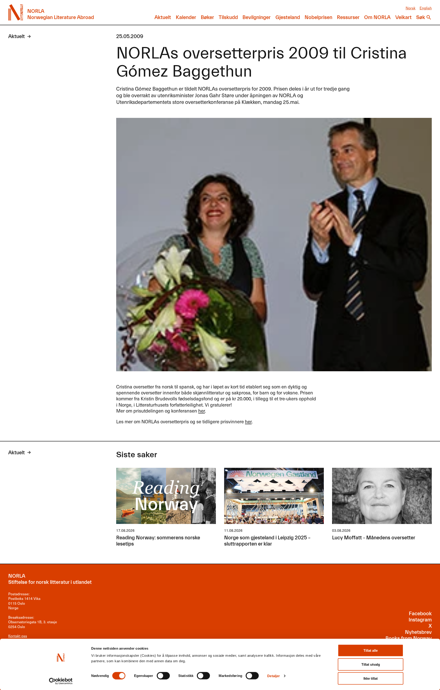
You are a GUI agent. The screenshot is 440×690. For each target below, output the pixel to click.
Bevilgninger (256, 17)
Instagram (420, 620)
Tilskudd (228, 17)
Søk (420, 17)
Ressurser (348, 17)
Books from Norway (408, 638)
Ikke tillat (370, 678)
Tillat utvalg (370, 664)
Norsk (410, 8)
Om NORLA (377, 17)
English (426, 8)
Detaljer (273, 676)
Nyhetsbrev (418, 632)
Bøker (207, 17)
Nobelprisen (318, 17)
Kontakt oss (17, 635)
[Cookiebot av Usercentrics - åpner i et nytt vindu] (61, 681)
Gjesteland (287, 17)
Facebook (420, 614)
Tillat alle (370, 650)
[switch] (163, 675)
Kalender (186, 17)
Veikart (403, 17)
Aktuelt (162, 17)
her (201, 410)
